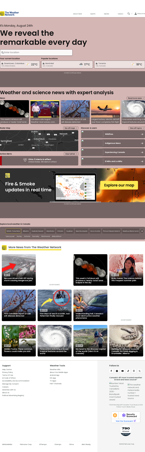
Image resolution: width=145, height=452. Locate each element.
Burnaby (35, 236)
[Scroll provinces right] (142, 231)
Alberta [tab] (26, 231)
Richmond (45, 236)
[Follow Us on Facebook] (111, 371)
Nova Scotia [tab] (95, 231)
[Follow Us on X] (139, 371)
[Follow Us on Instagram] (117, 371)
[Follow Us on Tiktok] (128, 371)
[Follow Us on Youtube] (122, 371)
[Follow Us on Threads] (134, 371)
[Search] (129, 13)
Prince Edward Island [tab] (111, 231)
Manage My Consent (10, 384)
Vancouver (10, 236)
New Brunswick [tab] (81, 231)
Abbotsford (56, 236)
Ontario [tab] (60, 231)
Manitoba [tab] (50, 231)
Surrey (19, 236)
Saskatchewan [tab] (38, 231)
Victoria (27, 236)
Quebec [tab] (69, 231)
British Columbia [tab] (13, 231)
